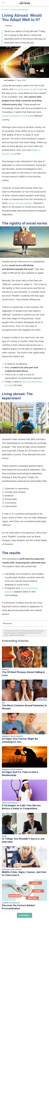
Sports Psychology (10, 803)
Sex (3, 703)
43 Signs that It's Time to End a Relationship (20, 774)
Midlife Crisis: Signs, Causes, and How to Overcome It (24, 874)
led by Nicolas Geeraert (20, 203)
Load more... (24, 915)
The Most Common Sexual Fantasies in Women (24, 707)
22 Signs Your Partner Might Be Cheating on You (20, 740)
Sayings (5, 669)
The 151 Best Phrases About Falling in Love (23, 674)
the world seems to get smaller (29, 89)
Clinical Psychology (11, 903)
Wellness (5, 10)
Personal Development (19, 10)
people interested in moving (15, 116)
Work (4, 836)
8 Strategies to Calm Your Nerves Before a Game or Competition (21, 807)
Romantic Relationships (12, 736)
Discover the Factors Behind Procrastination (18, 907)
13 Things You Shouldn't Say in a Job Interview (23, 840)
